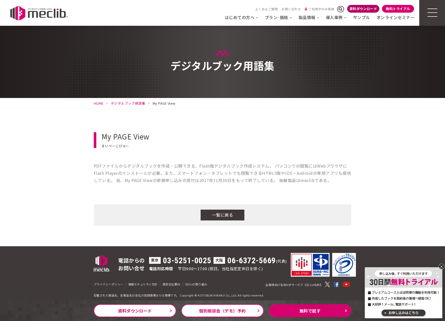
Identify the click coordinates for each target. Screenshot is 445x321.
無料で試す (310, 311)
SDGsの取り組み (196, 284)
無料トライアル (398, 8)
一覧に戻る (222, 215)
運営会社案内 (171, 284)
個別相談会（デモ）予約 (222, 311)
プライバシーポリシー (108, 284)
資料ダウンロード (363, 8)
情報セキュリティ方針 (143, 284)
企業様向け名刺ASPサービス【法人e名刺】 (294, 285)
